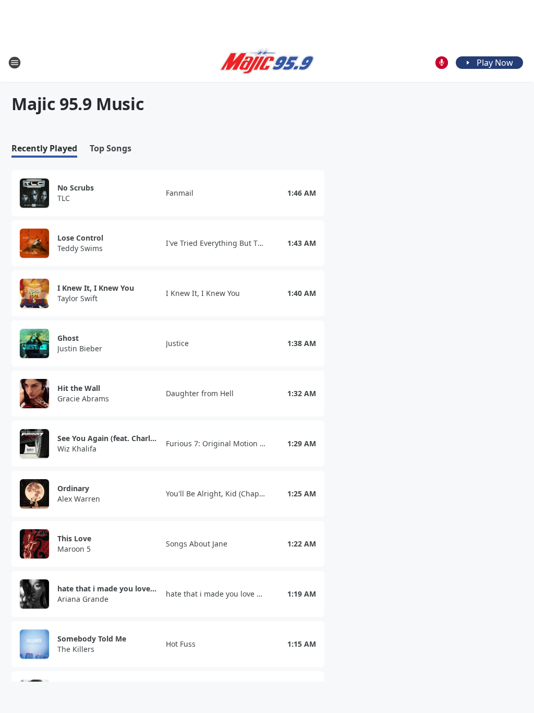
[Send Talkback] (441, 62)
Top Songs (110, 148)
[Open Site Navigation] (14, 62)
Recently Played (44, 148)
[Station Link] (267, 62)
